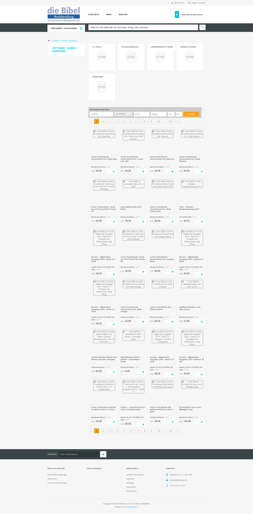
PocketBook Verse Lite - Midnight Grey (190, 408)
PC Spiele (97, 46)
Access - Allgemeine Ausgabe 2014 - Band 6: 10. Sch (191, 359)
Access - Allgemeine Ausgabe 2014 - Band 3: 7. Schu (103, 309)
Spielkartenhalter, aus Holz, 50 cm (189, 308)
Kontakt (123, 14)
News (109, 14)
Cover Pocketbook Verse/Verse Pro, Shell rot (162, 158)
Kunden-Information (135, 474)
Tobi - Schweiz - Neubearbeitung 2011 (189, 208)
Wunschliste (131, 491)
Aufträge (130, 483)
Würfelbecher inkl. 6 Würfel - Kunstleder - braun (131, 359)
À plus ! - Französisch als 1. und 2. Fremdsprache (133, 408)
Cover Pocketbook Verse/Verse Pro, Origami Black (162, 259)
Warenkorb (131, 487)
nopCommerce (131, 507)
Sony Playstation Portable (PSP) (129, 63)
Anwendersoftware (162, 46)
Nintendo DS (127, 51)
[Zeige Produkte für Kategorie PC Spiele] (101, 56)
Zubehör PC (97, 81)
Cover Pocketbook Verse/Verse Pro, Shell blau (104, 158)
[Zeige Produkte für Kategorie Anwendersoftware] (160, 56)
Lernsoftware (188, 46)
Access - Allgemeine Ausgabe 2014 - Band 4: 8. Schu (103, 259)
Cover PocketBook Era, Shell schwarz (160, 308)
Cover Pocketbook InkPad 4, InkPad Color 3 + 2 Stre (103, 408)
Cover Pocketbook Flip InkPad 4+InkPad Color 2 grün (161, 409)
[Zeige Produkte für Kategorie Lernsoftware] (189, 56)
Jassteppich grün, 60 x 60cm (131, 208)
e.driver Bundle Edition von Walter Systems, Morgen (104, 358)
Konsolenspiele (130, 46)
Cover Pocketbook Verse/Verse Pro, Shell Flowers (189, 159)
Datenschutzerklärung (56, 483)
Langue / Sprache (198, 2)
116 (170, 121)
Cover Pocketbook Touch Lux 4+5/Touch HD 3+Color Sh (103, 209)
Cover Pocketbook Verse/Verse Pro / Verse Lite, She (132, 159)
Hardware (97, 76)
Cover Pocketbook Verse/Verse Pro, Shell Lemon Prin (160, 209)
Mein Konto (179, 2)
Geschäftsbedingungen (57, 474)
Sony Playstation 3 (129, 68)
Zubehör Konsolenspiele (98, 86)
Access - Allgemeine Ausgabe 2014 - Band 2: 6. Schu (162, 359)
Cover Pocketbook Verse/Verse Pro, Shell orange (131, 309)
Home (48, 40)
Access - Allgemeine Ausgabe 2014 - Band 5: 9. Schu (191, 259)
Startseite (93, 14)
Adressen (130, 478)
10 (159, 121)
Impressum (52, 478)
